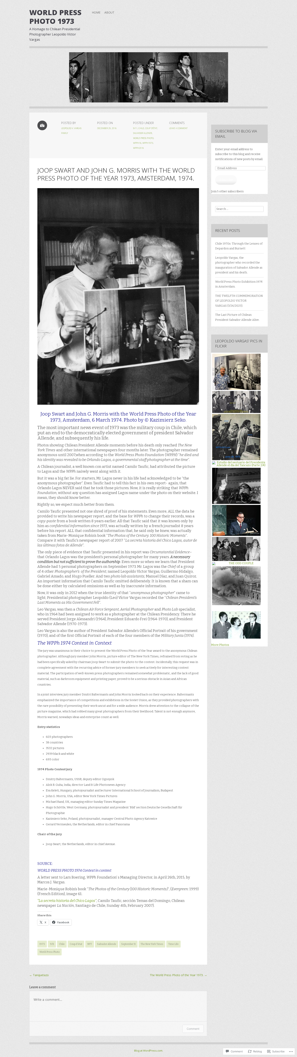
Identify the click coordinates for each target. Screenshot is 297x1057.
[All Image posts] (42, 125)
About (109, 12)
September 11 (128, 944)
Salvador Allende (142, 133)
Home (96, 12)
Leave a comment (178, 128)
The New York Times (152, 944)
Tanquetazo (39, 975)
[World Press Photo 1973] (148, 80)
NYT (89, 944)
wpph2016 (138, 148)
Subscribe (226, 179)
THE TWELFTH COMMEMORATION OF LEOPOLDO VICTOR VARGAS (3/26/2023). (239, 301)
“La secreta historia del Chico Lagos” (66, 901)
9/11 (135, 128)
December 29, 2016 (107, 128)
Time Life (173, 944)
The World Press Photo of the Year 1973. (178, 975)
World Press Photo (143, 138)
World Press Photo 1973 (55, 16)
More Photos (220, 644)
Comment (193, 1028)
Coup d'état (151, 128)
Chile (141, 128)
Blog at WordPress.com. (148, 1050)
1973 (42, 944)
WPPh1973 (147, 143)
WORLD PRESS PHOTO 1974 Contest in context (74, 870)
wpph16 (137, 143)
